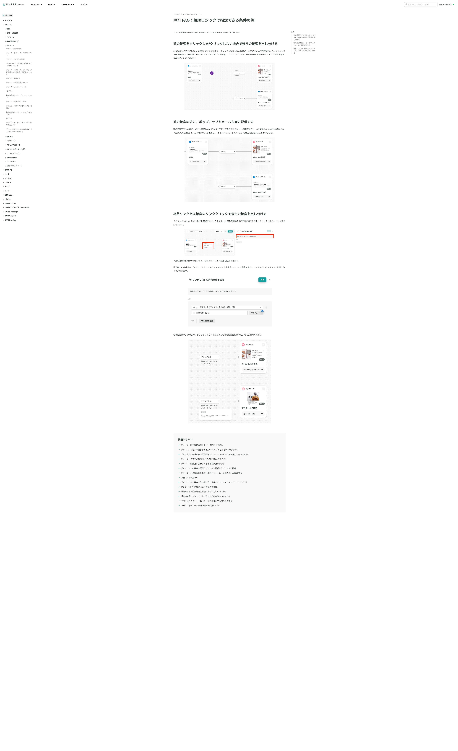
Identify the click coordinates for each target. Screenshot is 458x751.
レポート (8, 182)
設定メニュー (9, 195)
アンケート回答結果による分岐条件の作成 (199, 487)
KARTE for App (10, 220)
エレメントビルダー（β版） (16, 149)
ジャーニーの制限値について (16, 102)
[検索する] (406, 4)
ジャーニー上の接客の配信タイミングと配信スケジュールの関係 (208, 468)
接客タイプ (8, 170)
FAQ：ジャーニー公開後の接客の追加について (201, 505)
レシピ (50, 4)
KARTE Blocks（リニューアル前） (17, 207)
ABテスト (9, 91)
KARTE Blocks (10, 203)
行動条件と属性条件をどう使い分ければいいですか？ (204, 491)
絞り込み (9, 119)
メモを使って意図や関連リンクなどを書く (19, 107)
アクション (8, 25)
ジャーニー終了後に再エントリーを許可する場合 (202, 445)
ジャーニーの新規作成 (14, 49)
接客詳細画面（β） (13, 41)
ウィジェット (11, 162)
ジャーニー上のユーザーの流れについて (19, 54)
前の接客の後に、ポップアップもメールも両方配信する (213, 122)
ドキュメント (35, 4)
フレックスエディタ (13, 145)
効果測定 (10, 137)
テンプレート (11, 141)
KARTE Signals (11, 216)
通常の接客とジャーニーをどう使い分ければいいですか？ (205, 496)
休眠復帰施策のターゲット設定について (19, 96)
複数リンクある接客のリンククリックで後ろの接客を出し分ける (220, 214)
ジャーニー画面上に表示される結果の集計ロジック (203, 463)
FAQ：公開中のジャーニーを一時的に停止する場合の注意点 (206, 501)
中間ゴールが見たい (189, 477)
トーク (7, 174)
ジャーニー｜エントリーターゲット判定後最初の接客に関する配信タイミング (19, 72)
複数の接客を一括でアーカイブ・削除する (19, 113)
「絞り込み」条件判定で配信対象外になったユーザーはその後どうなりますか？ (215, 454)
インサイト (8, 20)
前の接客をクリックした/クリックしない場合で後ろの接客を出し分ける (225, 44)
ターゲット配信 (12, 157)
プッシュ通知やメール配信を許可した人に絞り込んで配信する (19, 130)
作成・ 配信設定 (12, 33)
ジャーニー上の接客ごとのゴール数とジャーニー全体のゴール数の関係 (211, 473)
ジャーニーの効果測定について (17, 83)
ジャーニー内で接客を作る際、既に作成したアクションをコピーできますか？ (214, 482)
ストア (7, 191)
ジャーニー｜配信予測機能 (15, 59)
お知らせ (8, 199)
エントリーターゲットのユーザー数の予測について (19, 124)
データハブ (8, 178)
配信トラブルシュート (14, 166)
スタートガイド (66, 4)
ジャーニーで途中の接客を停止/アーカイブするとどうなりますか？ (210, 450)
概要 (8, 29)
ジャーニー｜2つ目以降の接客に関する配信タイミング (19, 64)
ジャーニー (10, 45)
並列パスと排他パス (13, 79)
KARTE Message (11, 212)
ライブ (7, 187)
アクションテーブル (13, 153)
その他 (83, 4)
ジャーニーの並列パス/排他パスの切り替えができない (204, 459)
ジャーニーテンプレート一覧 (16, 87)
